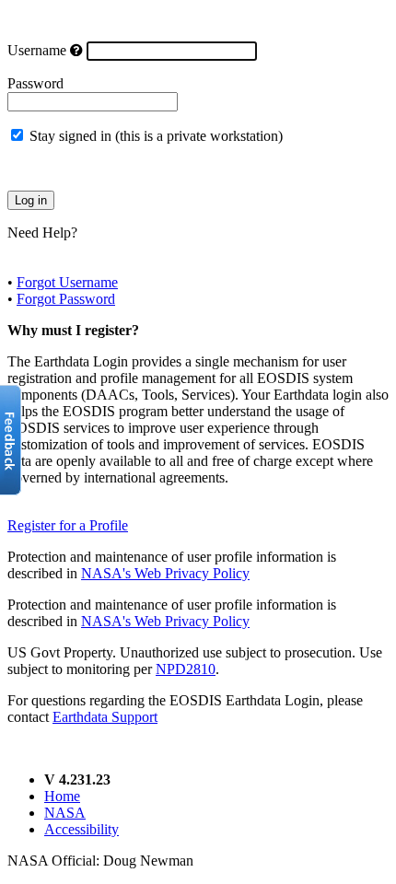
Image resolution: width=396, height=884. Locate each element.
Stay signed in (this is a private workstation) (156, 136)
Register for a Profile (67, 525)
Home (62, 796)
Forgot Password (66, 299)
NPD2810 (185, 669)
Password (35, 83)
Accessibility (81, 829)
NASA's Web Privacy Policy (165, 573)
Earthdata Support (104, 717)
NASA (65, 812)
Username (36, 50)
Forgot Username (67, 282)
